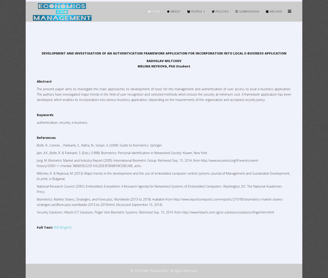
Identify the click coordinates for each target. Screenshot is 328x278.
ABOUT (175, 11)
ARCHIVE (275, 11)
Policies (222, 11)
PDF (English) (62, 227)
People (196, 11)
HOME (155, 11)
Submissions (248, 11)
